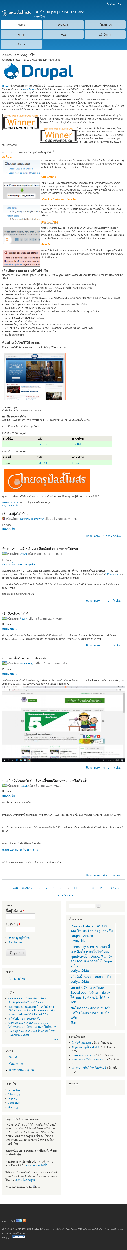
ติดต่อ (21, 44)
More (55, 1039)
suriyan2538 (80, 970)
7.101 (78, 444)
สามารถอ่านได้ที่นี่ (37, 1165)
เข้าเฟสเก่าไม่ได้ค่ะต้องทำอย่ (89, 1067)
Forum (21, 34)
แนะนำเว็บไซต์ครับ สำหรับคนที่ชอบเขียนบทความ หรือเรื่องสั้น (45, 780)
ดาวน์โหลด (28, 89)
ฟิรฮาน (24, 618)
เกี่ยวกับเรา (105, 24)
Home (21, 24)
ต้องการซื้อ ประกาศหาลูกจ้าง (19, 564)
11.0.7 (75, 463)
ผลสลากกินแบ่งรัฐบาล (21, 1070)
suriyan (24, 554)
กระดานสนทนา (10, 502)
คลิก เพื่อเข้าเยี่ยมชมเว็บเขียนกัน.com (20, 849)
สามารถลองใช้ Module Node (89, 1059)
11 (75, 888)
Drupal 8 (63, 24)
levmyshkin (14, 1090)
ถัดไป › (115, 888)
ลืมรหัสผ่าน (15, 942)
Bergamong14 (27, 663)
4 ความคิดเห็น (112, 767)
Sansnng (13, 1107)
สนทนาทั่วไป (9, 629)
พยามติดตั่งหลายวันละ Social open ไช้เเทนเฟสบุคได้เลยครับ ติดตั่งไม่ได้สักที (32, 1025)
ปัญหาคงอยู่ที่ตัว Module (86, 1047)
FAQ (63, 34)
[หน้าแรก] (16, 13)
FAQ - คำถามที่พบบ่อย (13, 505)
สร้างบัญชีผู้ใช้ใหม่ (19, 938)
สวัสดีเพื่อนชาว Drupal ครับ (24, 1018)
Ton (73, 1001)
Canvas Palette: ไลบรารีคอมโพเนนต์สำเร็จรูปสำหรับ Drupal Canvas (29, 1000)
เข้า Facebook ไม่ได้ (15, 613)
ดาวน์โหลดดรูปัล (26, 1180)
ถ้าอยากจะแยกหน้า (83, 1055)
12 (83, 888)
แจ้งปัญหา (105, 34)
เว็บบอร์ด (13, 1057)
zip (45, 444)
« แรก (14, 888)
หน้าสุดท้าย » (66, 895)
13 (92, 888)
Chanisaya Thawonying (31, 519)
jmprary (12, 1098)
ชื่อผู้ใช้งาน (15, 910)
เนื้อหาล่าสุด (15, 1063)
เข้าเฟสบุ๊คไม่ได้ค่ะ (15, 513)
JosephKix (14, 1102)
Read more (93, 536)
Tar (39, 444)
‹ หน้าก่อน (26, 888)
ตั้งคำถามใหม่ (114, 4)
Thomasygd (14, 1094)
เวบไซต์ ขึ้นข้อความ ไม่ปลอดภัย (24, 658)
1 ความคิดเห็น (112, 536)
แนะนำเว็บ (8, 529)
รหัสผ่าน (13, 924)
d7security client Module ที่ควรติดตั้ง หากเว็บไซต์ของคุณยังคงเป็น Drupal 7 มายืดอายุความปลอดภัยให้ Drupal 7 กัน (32, 1010)
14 (101, 888)
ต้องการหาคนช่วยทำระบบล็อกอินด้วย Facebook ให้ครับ (40, 549)
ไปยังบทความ (112, 574)
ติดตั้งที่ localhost (81, 1042)
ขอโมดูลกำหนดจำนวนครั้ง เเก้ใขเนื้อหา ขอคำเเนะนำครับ (90, 1013)
